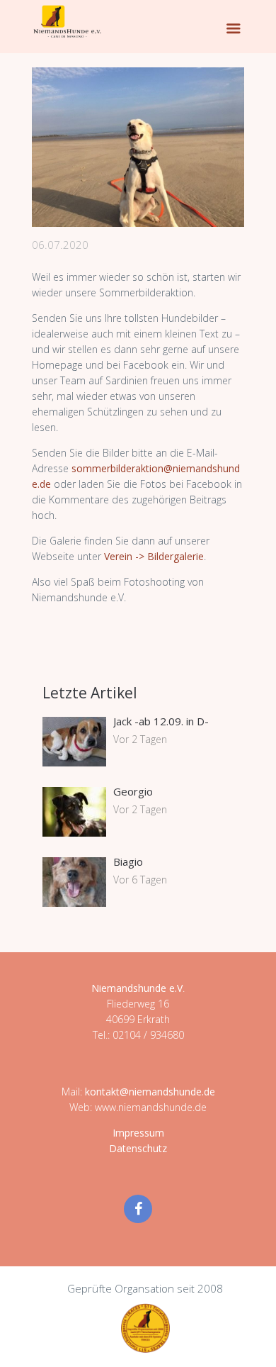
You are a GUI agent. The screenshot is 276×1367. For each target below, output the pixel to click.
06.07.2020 (60, 245)
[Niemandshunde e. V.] (67, 21)
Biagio (128, 861)
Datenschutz (138, 1148)
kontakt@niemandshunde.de (150, 1091)
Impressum (138, 1132)
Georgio (133, 791)
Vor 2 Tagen (140, 739)
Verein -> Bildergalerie (154, 556)
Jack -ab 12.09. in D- (161, 721)
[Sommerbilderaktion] (138, 147)
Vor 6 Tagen (140, 879)
